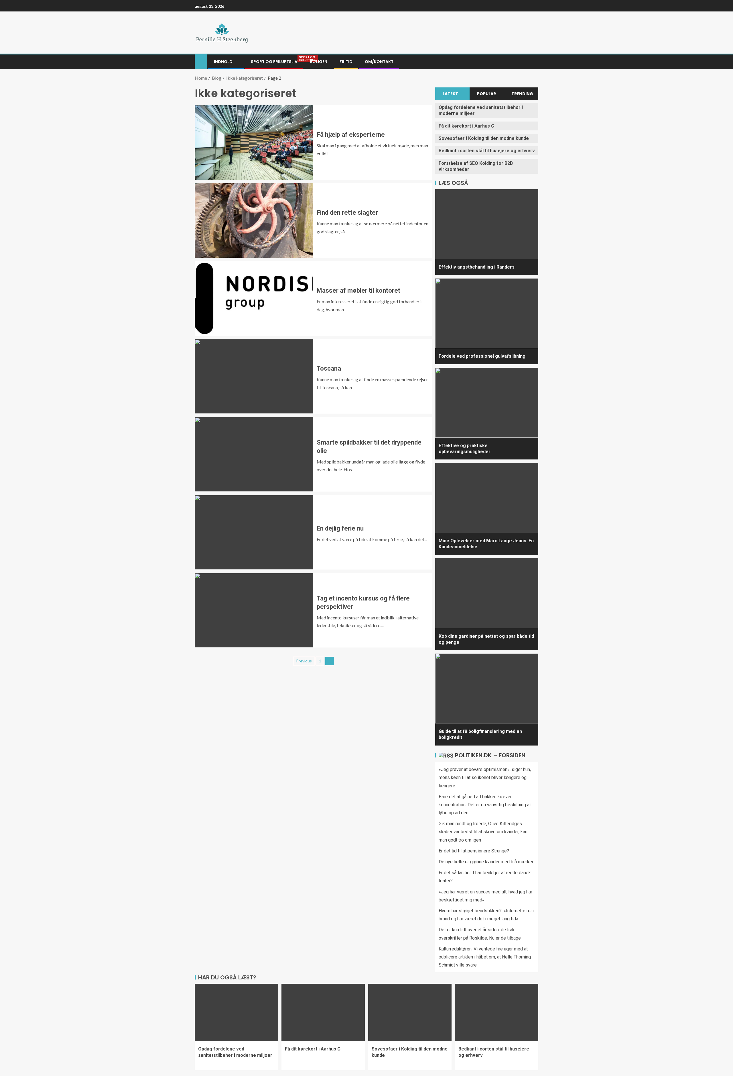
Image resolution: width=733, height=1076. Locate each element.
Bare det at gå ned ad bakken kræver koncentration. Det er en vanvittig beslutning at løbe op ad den (485, 804)
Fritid (346, 61)
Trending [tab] (522, 94)
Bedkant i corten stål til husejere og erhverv (487, 150)
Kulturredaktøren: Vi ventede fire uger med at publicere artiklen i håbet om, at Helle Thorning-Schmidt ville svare (486, 957)
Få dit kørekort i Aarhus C (466, 126)
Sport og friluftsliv (274, 61)
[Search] (533, 61)
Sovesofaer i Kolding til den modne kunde (484, 138)
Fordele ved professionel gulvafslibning (482, 356)
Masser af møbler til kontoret (358, 290)
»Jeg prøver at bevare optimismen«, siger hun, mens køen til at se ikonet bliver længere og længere (485, 777)
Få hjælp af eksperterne (351, 134)
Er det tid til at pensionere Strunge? (474, 851)
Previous (304, 660)
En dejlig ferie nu (340, 528)
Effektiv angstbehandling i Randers (477, 267)
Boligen (318, 61)
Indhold (223, 61)
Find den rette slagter (347, 212)
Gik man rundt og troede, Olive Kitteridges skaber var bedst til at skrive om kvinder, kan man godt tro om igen (483, 831)
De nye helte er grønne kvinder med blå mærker (486, 861)
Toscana (329, 368)
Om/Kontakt (379, 61)
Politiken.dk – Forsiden (490, 755)
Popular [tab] (486, 94)
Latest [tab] (450, 94)
